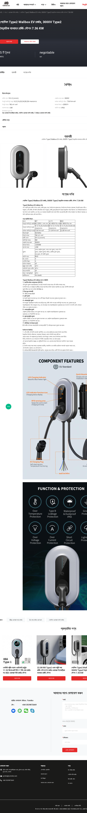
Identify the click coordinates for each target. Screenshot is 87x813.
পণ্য (5, 12)
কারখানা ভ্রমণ (44, 774)
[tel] (39, 711)
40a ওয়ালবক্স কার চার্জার (15, 620)
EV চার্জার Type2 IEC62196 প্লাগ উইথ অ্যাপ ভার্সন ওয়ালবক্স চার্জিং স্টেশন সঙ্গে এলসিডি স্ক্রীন (51, 670)
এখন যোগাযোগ (69, 750)
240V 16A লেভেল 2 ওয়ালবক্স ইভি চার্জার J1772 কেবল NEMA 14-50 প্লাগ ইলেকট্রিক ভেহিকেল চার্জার (17, 670)
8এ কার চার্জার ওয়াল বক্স (35, 620)
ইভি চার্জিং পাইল (71, 779)
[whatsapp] (20, 711)
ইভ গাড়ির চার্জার (71, 770)
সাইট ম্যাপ (57, 805)
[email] (13, 711)
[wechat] (26, 711)
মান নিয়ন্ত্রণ (43, 778)
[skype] (32, 711)
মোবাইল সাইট (67, 805)
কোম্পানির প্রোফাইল (45, 769)
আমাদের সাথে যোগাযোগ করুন (47, 782)
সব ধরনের (70, 783)
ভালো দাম (9, 41)
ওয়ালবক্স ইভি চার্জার (13, 12)
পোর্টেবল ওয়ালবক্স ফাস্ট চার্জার (56, 620)
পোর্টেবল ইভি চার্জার (72, 774)
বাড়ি (1, 12)
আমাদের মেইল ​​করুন (30, 41)
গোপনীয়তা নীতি (77, 805)
